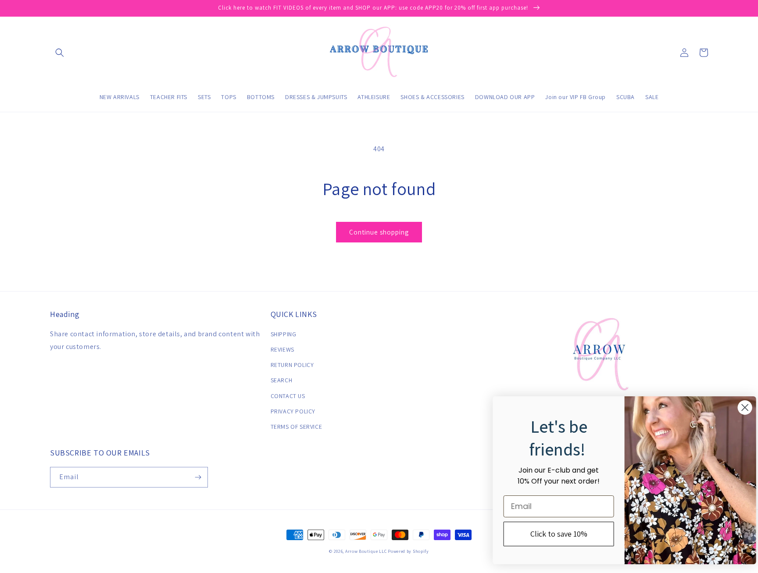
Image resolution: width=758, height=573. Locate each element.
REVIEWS (282, 349)
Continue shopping (379, 232)
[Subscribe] (197, 477)
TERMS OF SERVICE (296, 427)
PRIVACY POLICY (293, 411)
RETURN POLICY (292, 365)
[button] (59, 52)
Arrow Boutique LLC (366, 551)
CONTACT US (288, 396)
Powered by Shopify (408, 551)
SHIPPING (284, 334)
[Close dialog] (738, 407)
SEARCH (282, 380)
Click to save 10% (551, 534)
